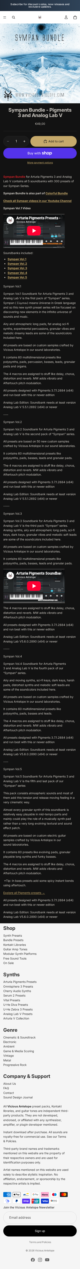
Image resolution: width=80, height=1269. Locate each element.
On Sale (8, 963)
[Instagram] (40, 1259)
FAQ (6, 1088)
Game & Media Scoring (18, 1051)
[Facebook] (32, 1259)
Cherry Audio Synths (17, 991)
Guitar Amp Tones (15, 949)
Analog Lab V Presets (17, 1014)
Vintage (8, 1055)
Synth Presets (12, 935)
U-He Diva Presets (15, 1004)
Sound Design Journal (18, 1097)
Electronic (9, 1041)
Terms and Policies (40, 1242)
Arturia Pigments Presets (20, 981)
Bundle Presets (13, 940)
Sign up (40, 1230)
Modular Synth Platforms (20, 953)
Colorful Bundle (57, 193)
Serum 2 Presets (14, 995)
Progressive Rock (15, 1064)
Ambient (9, 1046)
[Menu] (4, 17)
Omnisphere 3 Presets (18, 986)
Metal (7, 1060)
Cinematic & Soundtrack (19, 1037)
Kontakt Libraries (14, 944)
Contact (8, 1092)
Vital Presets (11, 1000)
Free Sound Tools (14, 958)
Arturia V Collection (16, 1018)
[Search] (13, 17)
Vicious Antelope (44, 1250)
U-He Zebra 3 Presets (18, 1009)
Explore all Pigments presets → (24, 892)
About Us (9, 1083)
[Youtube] (47, 1259)
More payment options (40, 162)
